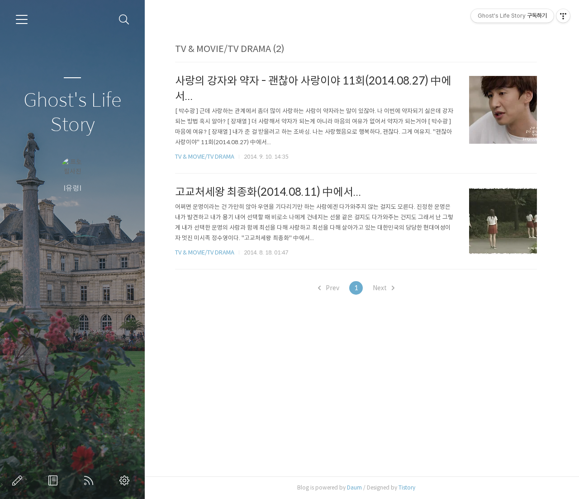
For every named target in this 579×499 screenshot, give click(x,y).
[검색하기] (124, 19)
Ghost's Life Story (72, 112)
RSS (90, 480)
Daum (354, 487)
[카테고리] (22, 19)
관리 (126, 480)
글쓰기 (19, 480)
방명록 (55, 480)
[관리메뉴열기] (563, 16)
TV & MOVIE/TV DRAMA (204, 156)
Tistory (407, 487)
